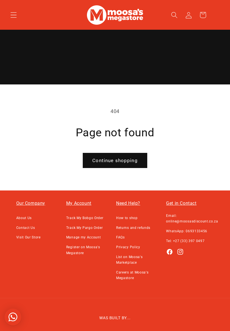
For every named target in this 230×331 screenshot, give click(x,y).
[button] (13, 15)
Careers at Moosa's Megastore (132, 275)
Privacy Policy (128, 247)
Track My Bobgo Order (85, 218)
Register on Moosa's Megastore (83, 250)
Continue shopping (115, 160)
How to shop (127, 218)
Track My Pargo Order (84, 228)
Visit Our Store (28, 237)
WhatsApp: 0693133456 (186, 231)
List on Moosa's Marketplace (129, 260)
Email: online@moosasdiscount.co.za (192, 218)
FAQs (120, 237)
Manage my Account (83, 237)
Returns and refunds (133, 228)
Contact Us (25, 228)
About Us (24, 218)
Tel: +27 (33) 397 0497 (185, 241)
